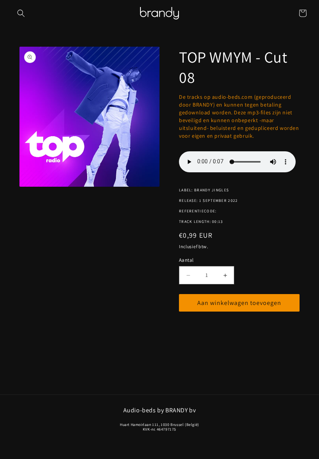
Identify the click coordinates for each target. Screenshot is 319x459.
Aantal (186, 260)
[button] (21, 13)
